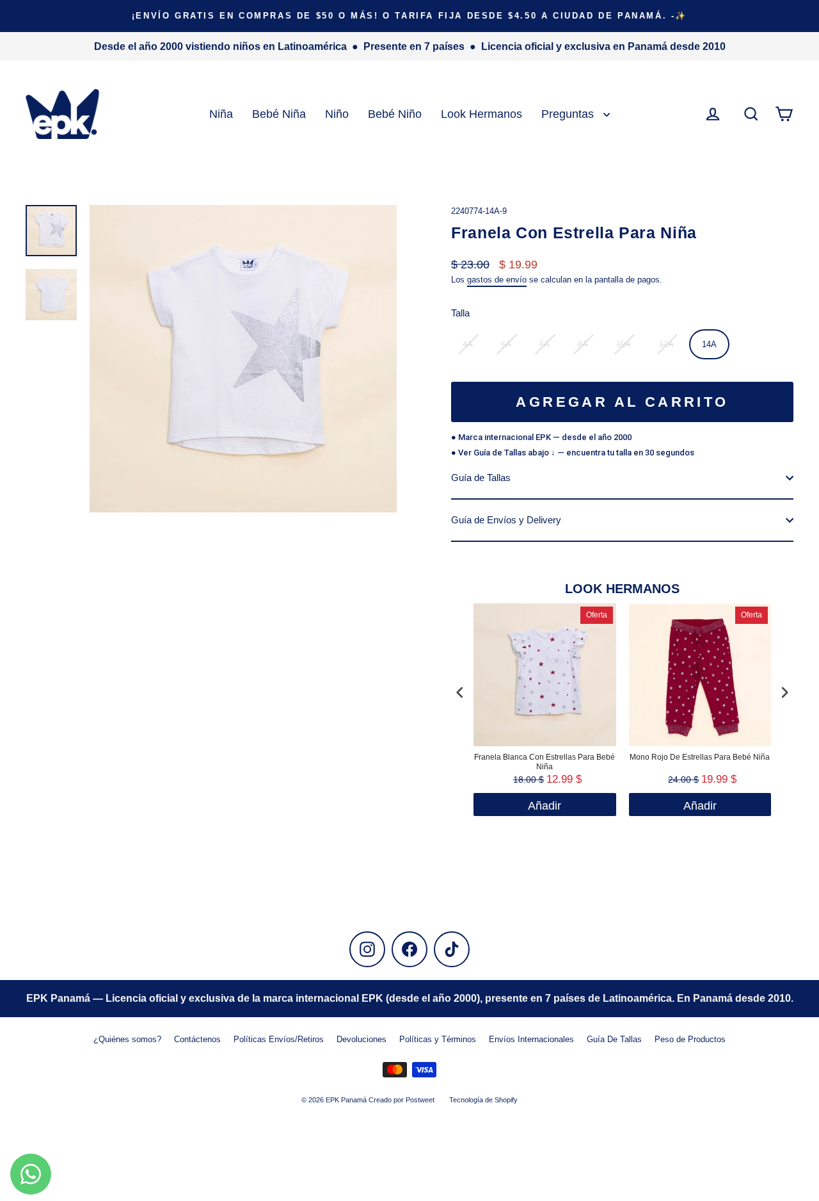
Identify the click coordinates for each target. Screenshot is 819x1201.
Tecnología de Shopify (483, 1100)
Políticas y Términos (437, 1039)
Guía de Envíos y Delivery (506, 519)
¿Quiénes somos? (127, 1039)
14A (709, 344)
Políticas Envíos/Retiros (279, 1039)
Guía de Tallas (481, 477)
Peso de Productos (690, 1039)
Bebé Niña (279, 113)
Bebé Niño (395, 113)
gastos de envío (497, 279)
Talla (460, 312)
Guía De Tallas (614, 1039)
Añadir (700, 805)
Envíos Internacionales (531, 1039)
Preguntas (569, 113)
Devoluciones (361, 1039)
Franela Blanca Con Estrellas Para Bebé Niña (544, 762)
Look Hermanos (481, 113)
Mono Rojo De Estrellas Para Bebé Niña (700, 757)
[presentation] (460, 692)
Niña (221, 113)
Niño (337, 113)
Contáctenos (197, 1039)
